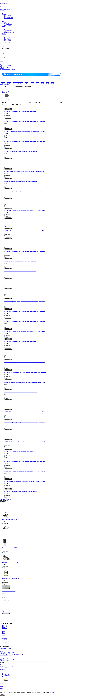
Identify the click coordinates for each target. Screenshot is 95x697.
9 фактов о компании (7, 15)
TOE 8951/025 (9, 82)
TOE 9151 (42, 82)
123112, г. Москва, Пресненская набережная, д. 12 (8, 652)
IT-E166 (52, 78)
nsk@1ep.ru (9, 63)
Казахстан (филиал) (7, 39)
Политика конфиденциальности (5, 690)
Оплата (5, 31)
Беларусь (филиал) (7, 40)
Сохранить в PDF (3, 509)
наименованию (16, 107)
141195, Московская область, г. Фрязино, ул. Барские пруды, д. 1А (11, 654)
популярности (11, 107)
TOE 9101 (32, 82)
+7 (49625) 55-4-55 (3, 655)
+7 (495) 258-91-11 (3, 653)
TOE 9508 (14, 83)
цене (19, 107)
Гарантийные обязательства (9, 32)
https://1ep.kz (13, 69)
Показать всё (4, 92)
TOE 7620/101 (4, 640)
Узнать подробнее (52, 692)
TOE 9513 (19, 83)
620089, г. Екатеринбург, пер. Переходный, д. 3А (8, 657)
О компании (4, 14)
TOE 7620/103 (4, 642)
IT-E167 (3, 635)
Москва (1, 61)
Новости (5, 16)
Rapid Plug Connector (5, 637)
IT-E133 (32, 78)
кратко (5, 106)
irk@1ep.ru (8, 67)
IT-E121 (14, 78)
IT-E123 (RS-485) (28, 78)
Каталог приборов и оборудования (8, 11)
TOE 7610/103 (4, 638)
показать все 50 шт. (3, 84)
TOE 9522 (32, 83)
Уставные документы (6, 675)
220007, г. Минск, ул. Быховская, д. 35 (6, 666)
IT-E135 (42, 78)
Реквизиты (6, 20)
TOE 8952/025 (20, 82)
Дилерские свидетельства (8, 17)
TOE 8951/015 (3, 82)
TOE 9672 (42, 83)
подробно (8, 106)
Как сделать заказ (7, 29)
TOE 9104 (37, 82)
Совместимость (5, 91)
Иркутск (1, 66)
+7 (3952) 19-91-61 (3, 67)
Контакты (4, 34)
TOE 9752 (52, 83)
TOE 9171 (52, 82)
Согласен (2, 694)
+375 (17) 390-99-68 (3, 70)
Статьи (5, 22)
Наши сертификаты (5, 672)
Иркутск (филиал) (7, 38)
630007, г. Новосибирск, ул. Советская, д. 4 (7, 656)
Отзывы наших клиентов (8, 18)
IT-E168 (3, 636)
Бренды (3, 13)
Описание (4, 90)
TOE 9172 (2, 83)
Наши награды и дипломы (6, 674)
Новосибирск (2, 62)
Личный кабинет (3, 10)
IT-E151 (47, 78)
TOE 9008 (26, 82)
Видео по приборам (7, 25)
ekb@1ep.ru (9, 65)
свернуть (8, 84)
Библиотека (4, 21)
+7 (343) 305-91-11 (3, 65)
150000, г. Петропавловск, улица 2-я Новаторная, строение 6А (6, 664)
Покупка (3, 28)
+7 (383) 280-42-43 (3, 63)
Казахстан (2, 68)
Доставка (3, 33)
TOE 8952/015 (15, 82)
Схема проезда (9, 644)
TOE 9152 (47, 82)
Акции (3, 12)
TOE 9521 (26, 83)
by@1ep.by (9, 70)
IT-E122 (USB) (20, 78)
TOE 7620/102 (4, 641)
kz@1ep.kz (8, 69)
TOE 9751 (47, 83)
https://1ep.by (13, 70)
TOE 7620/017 (4, 639)
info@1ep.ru (2, 6)
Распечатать (9, 509)
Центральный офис (3, 3)
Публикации (6, 23)
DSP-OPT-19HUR (4, 78)
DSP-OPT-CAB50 (10, 78)
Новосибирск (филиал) (8, 36)
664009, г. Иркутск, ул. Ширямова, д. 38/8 (7, 659)
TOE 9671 (37, 83)
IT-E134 (37, 78)
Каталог (1, 683)
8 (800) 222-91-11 (15, 644)
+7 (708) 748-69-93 (3, 69)
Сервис (3, 26)
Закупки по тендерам (8, 30)
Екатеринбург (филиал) (8, 37)
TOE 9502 (8, 83)
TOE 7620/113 (4, 643)
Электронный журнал (8, 24)
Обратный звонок (3, 9)
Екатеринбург (2, 64)
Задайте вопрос (9, 9)
